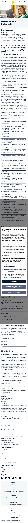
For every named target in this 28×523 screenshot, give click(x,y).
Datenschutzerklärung (9, 266)
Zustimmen (14, 281)
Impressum (11, 271)
